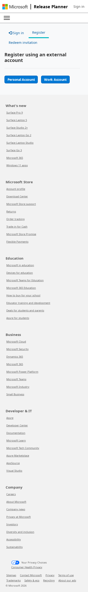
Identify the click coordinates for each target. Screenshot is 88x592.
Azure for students (17, 318)
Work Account (55, 79)
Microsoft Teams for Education (25, 280)
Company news (15, 509)
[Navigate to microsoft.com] (15, 6)
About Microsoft (16, 501)
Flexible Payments (17, 241)
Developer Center (17, 425)
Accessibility (13, 539)
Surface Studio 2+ (17, 127)
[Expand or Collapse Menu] (7, 18)
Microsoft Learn (16, 440)
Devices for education (19, 272)
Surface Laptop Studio (20, 142)
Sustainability (14, 547)
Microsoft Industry (17, 386)
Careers (11, 494)
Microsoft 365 (14, 157)
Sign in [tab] (18, 33)
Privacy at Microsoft (18, 517)
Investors (12, 524)
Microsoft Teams (16, 379)
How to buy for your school (23, 295)
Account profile (15, 189)
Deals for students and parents (25, 310)
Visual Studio (14, 470)
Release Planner (51, 6)
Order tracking (15, 219)
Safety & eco (31, 580)
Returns (11, 211)
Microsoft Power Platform (22, 371)
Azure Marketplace (17, 455)
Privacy (50, 575)
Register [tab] (38, 32)
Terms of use (66, 575)
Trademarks (13, 580)
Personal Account (21, 79)
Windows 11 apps (17, 165)
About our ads (67, 580)
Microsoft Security (17, 349)
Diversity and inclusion (20, 532)
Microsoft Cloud (16, 341)
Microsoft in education (20, 265)
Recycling (49, 580)
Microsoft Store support (21, 204)
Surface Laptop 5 (16, 120)
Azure (9, 418)
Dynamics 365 (14, 356)
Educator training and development (28, 303)
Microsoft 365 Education (21, 288)
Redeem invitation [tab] (23, 42)
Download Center (17, 196)
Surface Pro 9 (14, 112)
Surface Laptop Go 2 (18, 135)
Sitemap (11, 575)
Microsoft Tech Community (22, 448)
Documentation (15, 433)
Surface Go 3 (14, 150)
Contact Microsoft (31, 575)
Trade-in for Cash (16, 226)
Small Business (15, 394)
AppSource (13, 463)
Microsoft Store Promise (21, 234)
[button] (79, 6)
